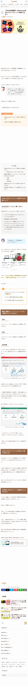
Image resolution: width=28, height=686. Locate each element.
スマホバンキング (22, 662)
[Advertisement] (14, 49)
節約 (16, 666)
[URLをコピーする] (25, 590)
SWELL (3, 662)
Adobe (4, 16)
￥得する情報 (7, 653)
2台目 (8, 179)
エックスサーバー (14, 662)
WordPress (6, 641)
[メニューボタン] (26, 1)
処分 (7, 666)
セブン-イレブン (4, 664)
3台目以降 (9, 181)
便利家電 (3, 666)
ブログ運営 (6, 644)
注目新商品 (6, 650)
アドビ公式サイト (7, 231)
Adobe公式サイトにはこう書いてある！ (15, 171)
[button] (3, 590)
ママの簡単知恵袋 (8, 647)
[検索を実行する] (25, 623)
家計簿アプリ (11, 666)
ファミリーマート (12, 664)
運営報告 (20, 666)
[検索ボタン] (1, 1)
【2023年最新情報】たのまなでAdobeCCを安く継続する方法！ (17, 543)
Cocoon (5, 635)
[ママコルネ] (14, 1)
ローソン (23, 664)
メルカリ (18, 664)
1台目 (8, 177)
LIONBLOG (6, 638)
